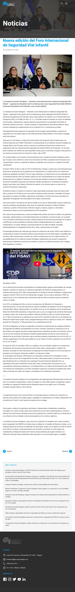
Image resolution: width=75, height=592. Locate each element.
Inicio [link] (4, 34)
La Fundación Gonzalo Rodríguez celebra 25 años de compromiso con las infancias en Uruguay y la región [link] (37, 524)
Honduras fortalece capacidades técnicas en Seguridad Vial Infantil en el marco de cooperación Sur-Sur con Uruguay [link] (37, 502)
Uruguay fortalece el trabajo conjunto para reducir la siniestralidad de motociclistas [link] (31, 484)
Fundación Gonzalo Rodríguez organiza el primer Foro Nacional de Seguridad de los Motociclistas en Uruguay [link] (37, 496)
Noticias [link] (10, 34)
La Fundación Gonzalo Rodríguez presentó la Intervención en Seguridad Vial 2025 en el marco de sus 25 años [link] (37, 518)
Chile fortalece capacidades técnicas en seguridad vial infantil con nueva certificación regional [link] (35, 513)
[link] (13, 4)
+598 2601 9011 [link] (12, 563)
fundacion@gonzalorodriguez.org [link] (17, 559)
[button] (61, 3)
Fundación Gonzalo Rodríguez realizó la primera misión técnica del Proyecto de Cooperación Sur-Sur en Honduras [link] (36, 508)
